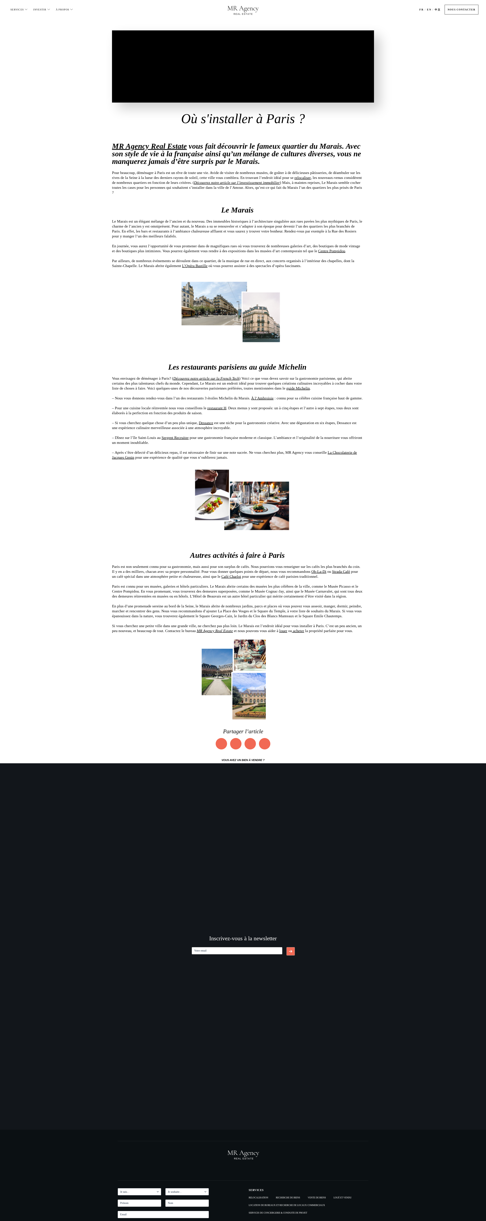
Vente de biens (317, 1197)
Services (17, 9)
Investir (39, 9)
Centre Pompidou (331, 251)
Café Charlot (231, 576)
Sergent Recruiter (175, 437)
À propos (62, 9)
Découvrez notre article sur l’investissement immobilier (237, 182)
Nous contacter (461, 9)
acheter (298, 631)
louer (283, 631)
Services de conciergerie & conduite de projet (278, 1213)
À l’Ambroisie (262, 398)
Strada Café (341, 571)
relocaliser (302, 177)
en (429, 9)
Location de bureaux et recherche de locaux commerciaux (287, 1205)
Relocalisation (258, 1197)
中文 (438, 9)
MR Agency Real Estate (149, 146)
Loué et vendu (343, 1197)
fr (421, 9)
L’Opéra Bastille (194, 266)
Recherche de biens (288, 1197)
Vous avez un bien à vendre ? (243, 760)
